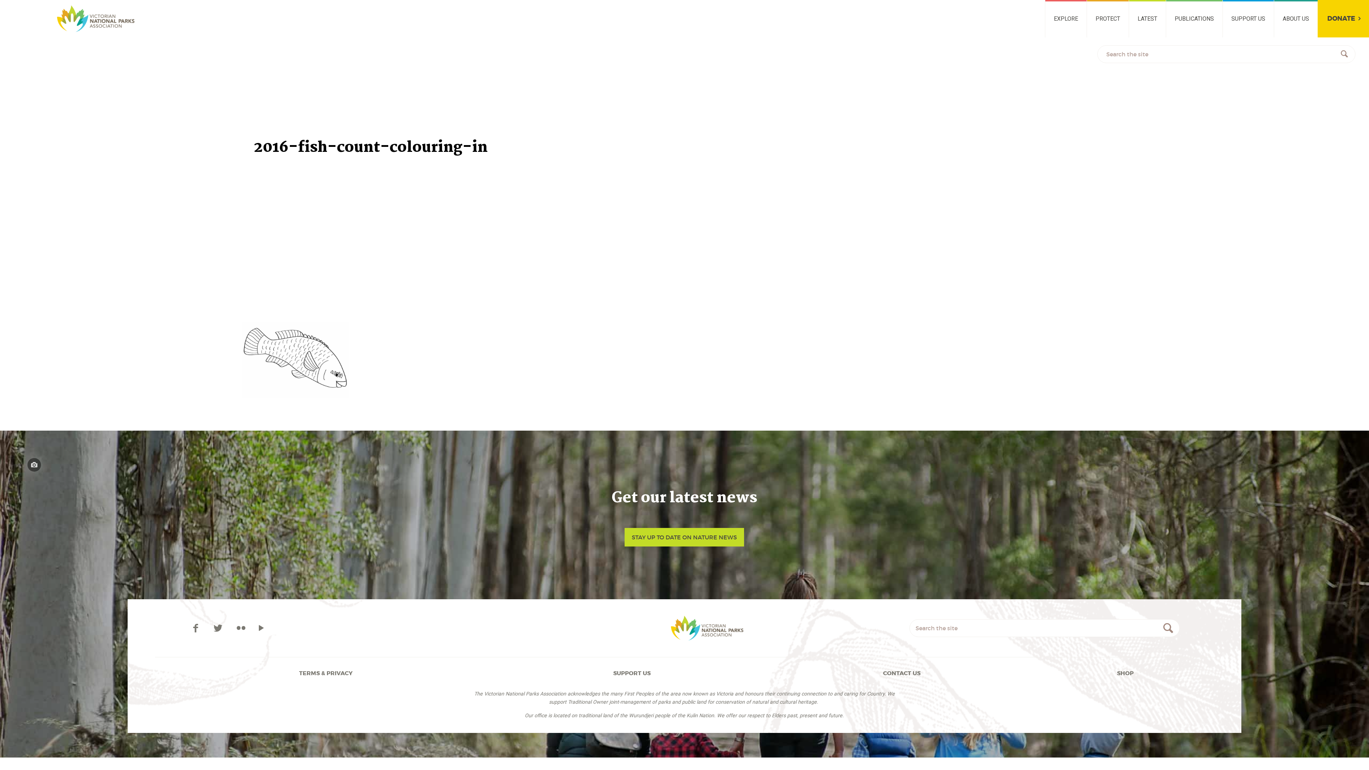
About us (1296, 18)
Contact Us (902, 673)
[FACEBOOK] (197, 628)
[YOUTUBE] (261, 628)
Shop (1125, 673)
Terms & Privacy (326, 673)
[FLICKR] (240, 628)
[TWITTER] (219, 628)
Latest (1147, 18)
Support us (1248, 18)
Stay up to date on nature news (684, 537)
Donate (1341, 19)
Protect (1108, 18)
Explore (1066, 18)
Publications (1194, 18)
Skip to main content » (45, 8)
